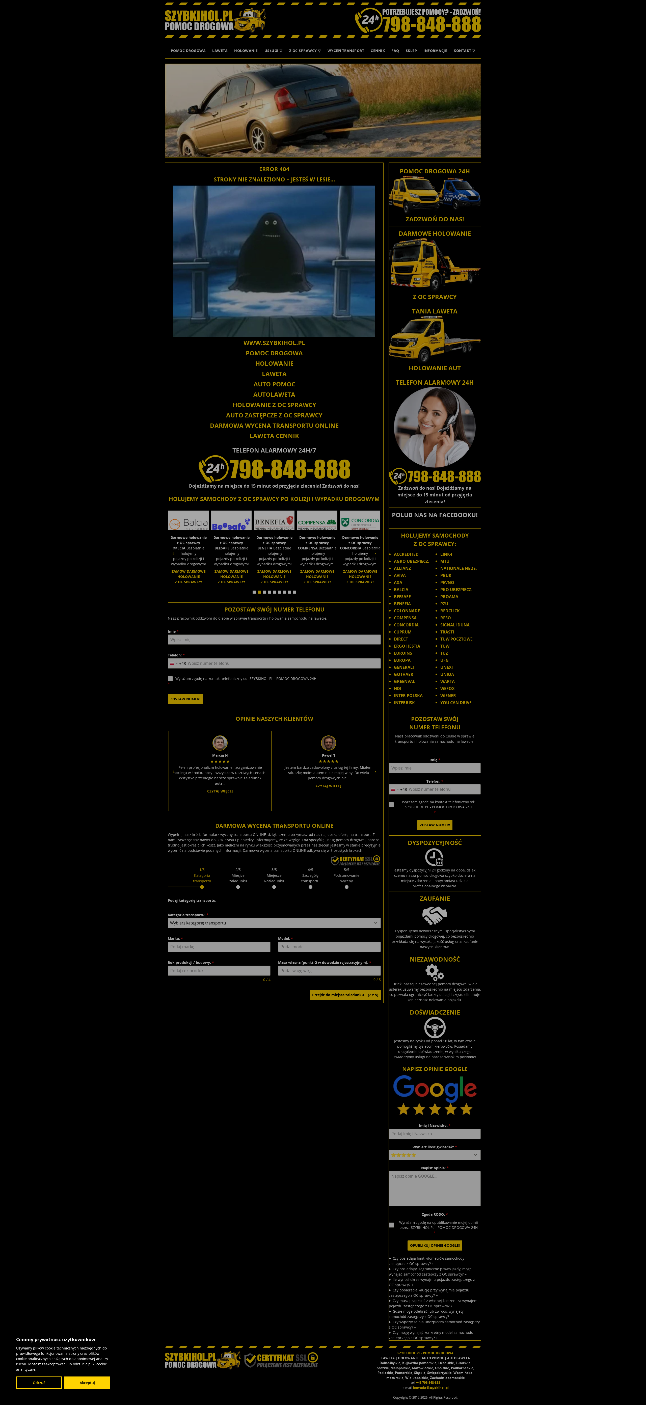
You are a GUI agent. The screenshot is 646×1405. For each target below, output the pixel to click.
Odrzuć (39, 1382)
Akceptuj (87, 1382)
